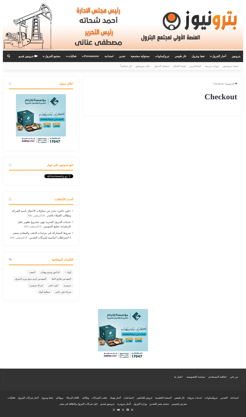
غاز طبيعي (180, 56)
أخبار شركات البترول (28, 397)
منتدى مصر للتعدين (159, 403)
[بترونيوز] (123, 25)
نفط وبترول (198, 56)
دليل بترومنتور (142, 66)
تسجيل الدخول (161, 66)
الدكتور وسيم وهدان (50, 272)
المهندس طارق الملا (61, 278)
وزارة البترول (140, 403)
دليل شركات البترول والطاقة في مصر (78, 403)
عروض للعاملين (145, 397)
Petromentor (91, 56)
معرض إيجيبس (179, 403)
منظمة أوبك (44, 292)
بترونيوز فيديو (26, 56)
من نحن (234, 376)
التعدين (224, 397)
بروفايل (60, 397)
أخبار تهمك (115, 397)
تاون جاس (53, 285)
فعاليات (72, 56)
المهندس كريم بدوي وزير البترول (30, 278)
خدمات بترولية (194, 397)
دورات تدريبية (212, 66)
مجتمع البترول (53, 56)
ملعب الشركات (99, 397)
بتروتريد (67, 285)
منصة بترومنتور (230, 66)
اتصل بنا (178, 376)
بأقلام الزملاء (72, 397)
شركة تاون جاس (63, 292)
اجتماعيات (128, 397)
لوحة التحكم (179, 66)
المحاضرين (195, 66)
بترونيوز (236, 56)
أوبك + (68, 272)
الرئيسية (230, 83)
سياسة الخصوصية (196, 376)
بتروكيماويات (162, 56)
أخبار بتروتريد (124, 403)
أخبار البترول (219, 56)
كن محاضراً (126, 66)
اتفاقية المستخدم (218, 376)
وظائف (85, 397)
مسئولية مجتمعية (140, 56)
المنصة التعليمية (163, 397)
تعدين (122, 56)
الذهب (32, 272)
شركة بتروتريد (36, 285)
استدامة (109, 56)
